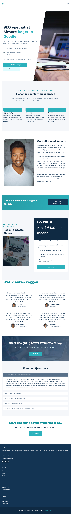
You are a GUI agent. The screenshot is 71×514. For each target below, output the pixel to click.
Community (5, 503)
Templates (5, 501)
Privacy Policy (5, 487)
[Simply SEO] (3, 3)
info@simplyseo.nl (8, 458)
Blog (3, 470)
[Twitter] (5, 461)
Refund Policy (6, 489)
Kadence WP (48, 510)
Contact (4, 485)
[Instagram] (8, 461)
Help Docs (4, 499)
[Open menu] (68, 4)
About (3, 473)
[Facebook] (3, 461)
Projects (4, 475)
